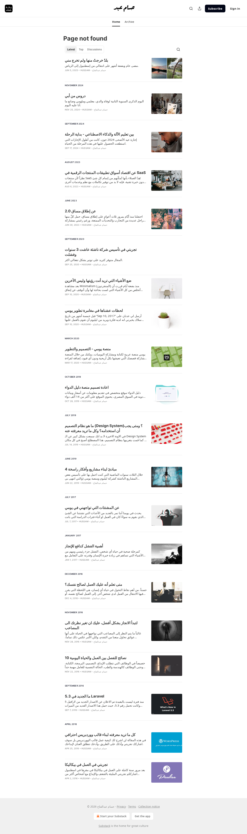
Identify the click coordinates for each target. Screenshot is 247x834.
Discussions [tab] (94, 49)
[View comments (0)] (94, 75)
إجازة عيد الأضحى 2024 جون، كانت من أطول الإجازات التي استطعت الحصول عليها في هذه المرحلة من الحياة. (101, 141)
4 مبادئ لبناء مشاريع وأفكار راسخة (91, 469)
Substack (104, 826)
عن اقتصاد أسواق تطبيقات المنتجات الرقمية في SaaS (105, 172)
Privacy (121, 806)
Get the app (142, 816)
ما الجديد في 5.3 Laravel (84, 696)
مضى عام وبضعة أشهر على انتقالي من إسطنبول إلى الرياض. (102, 66)
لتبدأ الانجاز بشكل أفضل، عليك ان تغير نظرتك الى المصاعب (101, 625)
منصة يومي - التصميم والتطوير (88, 349)
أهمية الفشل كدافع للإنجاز (84, 546)
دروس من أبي (75, 96)
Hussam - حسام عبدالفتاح (93, 70)
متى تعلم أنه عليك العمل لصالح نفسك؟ (93, 584)
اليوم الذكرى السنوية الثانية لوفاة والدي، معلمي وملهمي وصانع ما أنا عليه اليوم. (104, 103)
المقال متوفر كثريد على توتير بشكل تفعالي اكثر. (94, 260)
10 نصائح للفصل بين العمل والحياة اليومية (95, 658)
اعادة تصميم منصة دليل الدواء (87, 387)
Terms (132, 806)
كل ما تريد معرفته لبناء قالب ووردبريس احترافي (100, 734)
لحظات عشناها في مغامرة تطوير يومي (94, 310)
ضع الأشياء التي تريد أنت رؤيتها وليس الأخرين (98, 280)
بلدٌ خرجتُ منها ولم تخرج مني (86, 60)
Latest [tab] (71, 49)
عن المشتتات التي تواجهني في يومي (92, 507)
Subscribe (215, 8)
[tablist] (84, 49)
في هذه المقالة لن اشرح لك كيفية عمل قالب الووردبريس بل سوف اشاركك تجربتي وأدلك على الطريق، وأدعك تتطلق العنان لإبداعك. (105, 742)
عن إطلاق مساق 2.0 (80, 211)
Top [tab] (81, 49)
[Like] (67, 114)
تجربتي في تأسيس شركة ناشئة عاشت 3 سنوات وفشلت (101, 252)
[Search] (191, 8)
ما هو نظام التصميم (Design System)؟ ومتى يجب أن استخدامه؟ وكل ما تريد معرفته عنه (104, 428)
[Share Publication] (199, 8)
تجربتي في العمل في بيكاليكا (86, 764)
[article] (123, 68)
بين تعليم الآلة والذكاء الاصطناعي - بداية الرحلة (99, 134)
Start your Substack (113, 816)
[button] (116, 21)
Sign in (235, 8)
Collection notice (149, 806)
